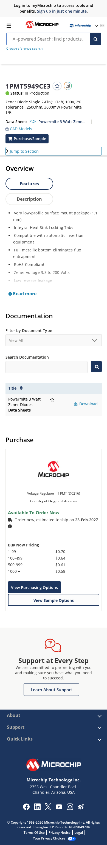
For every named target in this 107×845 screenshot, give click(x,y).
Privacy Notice (60, 832)
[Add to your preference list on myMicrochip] (57, 86)
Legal (78, 832)
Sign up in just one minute (62, 11)
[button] (18, 127)
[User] (83, 25)
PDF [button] (32, 121)
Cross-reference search (24, 48)
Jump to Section (24, 151)
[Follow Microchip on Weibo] (80, 808)
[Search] (95, 39)
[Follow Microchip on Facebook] (26, 808)
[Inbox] (102, 25)
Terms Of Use (34, 832)
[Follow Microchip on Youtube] (58, 807)
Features (29, 184)
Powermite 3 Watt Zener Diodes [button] (62, 121)
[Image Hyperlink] (42, 27)
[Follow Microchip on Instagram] (69, 808)
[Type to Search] (96, 366)
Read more (24, 294)
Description (29, 199)
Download (88, 403)
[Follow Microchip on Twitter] (48, 808)
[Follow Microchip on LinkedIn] (37, 808)
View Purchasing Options (34, 587)
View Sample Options (53, 600)
